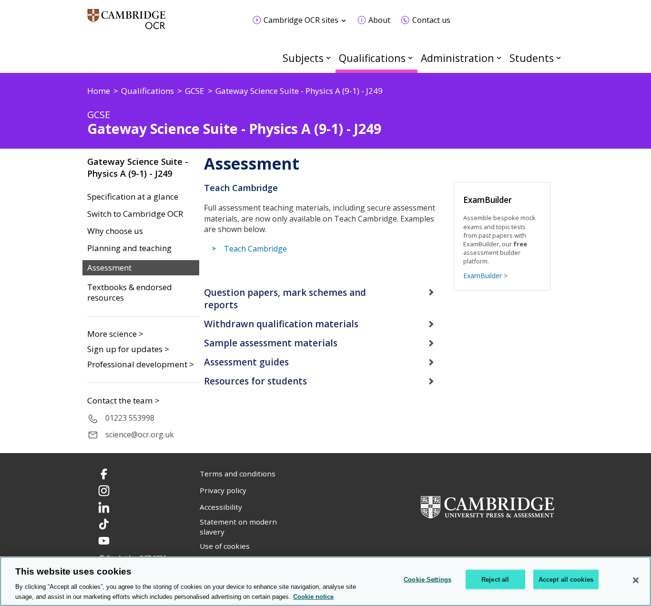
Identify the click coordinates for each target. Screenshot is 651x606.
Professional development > (140, 364)
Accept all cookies (566, 579)
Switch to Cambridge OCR (135, 214)
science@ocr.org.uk (139, 434)
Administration (457, 58)
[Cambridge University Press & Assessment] (487, 506)
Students (531, 58)
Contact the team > (123, 400)
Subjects (303, 58)
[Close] (635, 580)
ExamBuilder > (485, 275)
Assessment (109, 268)
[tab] (325, 299)
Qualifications (372, 58)
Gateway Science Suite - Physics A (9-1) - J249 (137, 167)
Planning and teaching (129, 248)
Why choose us (115, 231)
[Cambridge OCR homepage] (126, 23)
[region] (325, 581)
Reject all (495, 579)
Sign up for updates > (128, 348)
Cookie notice (313, 596)
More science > (115, 333)
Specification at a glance (132, 197)
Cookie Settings (427, 579)
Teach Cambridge (255, 248)
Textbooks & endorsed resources (129, 292)
